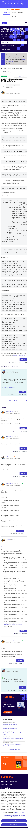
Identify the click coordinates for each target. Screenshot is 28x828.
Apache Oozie (9, 85)
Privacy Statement (19, 812)
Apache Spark (17, 85)
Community (6, 12)
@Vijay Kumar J (4, 546)
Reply (23, 359)
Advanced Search (5, 49)
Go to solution (20, 76)
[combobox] (14, 45)
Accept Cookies (14, 824)
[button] (25, 97)
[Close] (26, 790)
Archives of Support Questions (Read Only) (12, 68)
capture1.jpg (16, 355)
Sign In (4, 23)
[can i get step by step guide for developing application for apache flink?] (26, 400)
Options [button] (5, 71)
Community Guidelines (9, 781)
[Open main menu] (26, 23)
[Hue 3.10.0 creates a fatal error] (1, 401)
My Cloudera (5, 788)
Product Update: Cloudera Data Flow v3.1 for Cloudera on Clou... (12, 745)
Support (14, 16)
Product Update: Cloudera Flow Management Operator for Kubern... (13, 739)
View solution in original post (8, 387)
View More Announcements (14, 749)
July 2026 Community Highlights (10, 724)
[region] (14, 808)
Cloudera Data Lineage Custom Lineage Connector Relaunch (14, 733)
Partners (20, 12)
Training (14, 12)
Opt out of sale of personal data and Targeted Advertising (14, 816)
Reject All (14, 820)
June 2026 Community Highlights (10, 728)
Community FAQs (7, 784)
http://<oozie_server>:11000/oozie (13, 624)
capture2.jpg (22, 355)
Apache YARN (9, 87)
